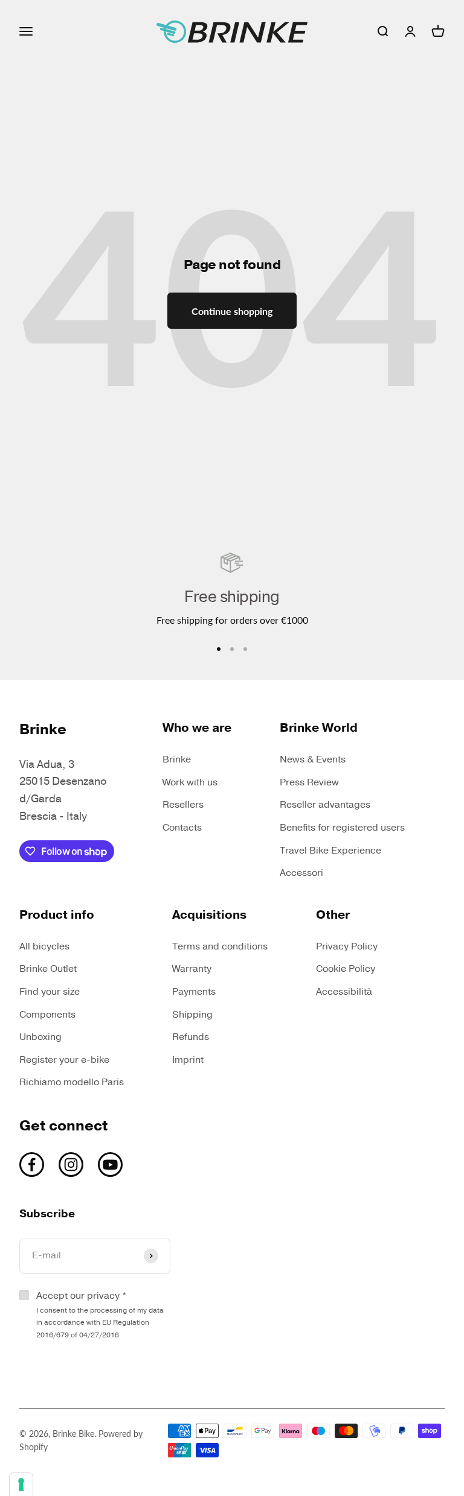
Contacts (182, 828)
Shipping (192, 1015)
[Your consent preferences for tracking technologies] (21, 1484)
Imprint (188, 1060)
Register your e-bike (64, 1060)
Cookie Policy (345, 969)
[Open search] (382, 31)
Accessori (301, 873)
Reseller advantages (325, 805)
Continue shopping (232, 311)
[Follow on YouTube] (110, 1164)
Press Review (309, 782)
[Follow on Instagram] (71, 1164)
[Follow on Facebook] (32, 1164)
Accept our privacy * (100, 1314)
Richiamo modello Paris (71, 1082)
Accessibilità (344, 992)
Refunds (190, 1037)
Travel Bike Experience (330, 851)
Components (47, 1015)
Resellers (183, 805)
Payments (194, 992)
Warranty (191, 969)
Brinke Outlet (48, 969)
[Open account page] (410, 31)
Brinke (177, 759)
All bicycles (44, 946)
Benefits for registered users (342, 828)
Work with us (190, 782)
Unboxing (40, 1037)
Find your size (49, 992)
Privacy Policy (347, 946)
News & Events (313, 759)
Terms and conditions (220, 946)
